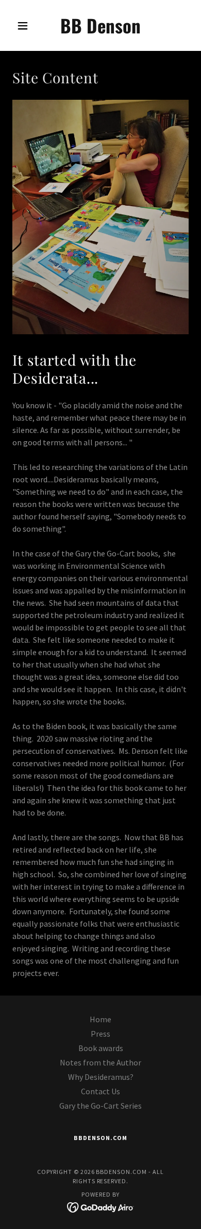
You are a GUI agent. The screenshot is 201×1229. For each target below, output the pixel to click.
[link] (100, 25)
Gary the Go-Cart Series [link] (100, 1105)
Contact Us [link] (100, 1091)
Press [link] (100, 1033)
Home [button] (100, 1019)
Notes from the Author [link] (100, 1062)
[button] (25, 25)
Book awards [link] (100, 1048)
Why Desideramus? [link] (100, 1077)
